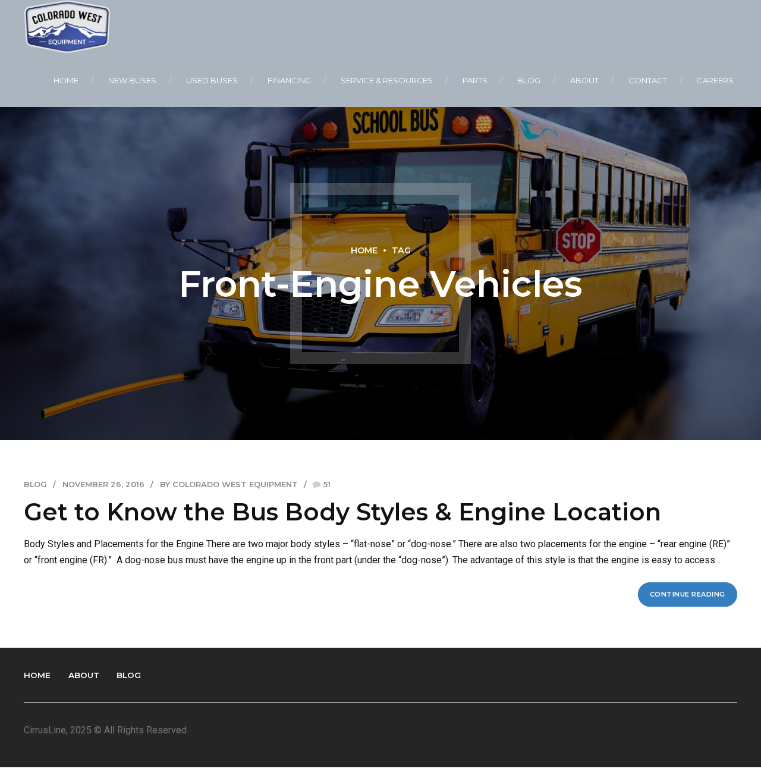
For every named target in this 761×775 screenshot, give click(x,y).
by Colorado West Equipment (229, 484)
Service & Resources (387, 80)
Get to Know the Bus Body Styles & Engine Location (342, 511)
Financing (289, 80)
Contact (647, 80)
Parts (475, 80)
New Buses (132, 80)
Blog (528, 80)
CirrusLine (45, 730)
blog (35, 484)
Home (66, 80)
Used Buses (212, 80)
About (584, 80)
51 (327, 484)
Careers (715, 80)
